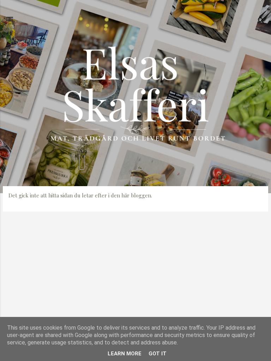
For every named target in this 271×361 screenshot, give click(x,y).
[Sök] (261, 21)
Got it (158, 353)
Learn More (124, 353)
